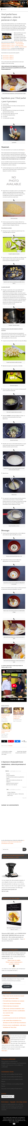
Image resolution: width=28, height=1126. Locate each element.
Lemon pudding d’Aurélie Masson (14, 1074)
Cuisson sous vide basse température (12, 1003)
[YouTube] (24, 3)
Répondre (24, 787)
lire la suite (5, 1050)
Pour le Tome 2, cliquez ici (8, 57)
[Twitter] (22, 3)
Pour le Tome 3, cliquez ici (8, 58)
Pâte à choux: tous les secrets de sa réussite (13, 995)
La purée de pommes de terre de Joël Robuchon (14, 1018)
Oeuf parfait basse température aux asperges (5, 715)
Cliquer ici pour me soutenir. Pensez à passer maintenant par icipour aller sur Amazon (14, 962)
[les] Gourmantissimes (11, 3)
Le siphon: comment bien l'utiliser (11, 998)
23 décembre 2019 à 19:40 (15, 771)
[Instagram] (26, 3)
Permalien (10, 745)
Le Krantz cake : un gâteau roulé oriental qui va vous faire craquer (7, 753)
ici (24, 149)
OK (24, 849)
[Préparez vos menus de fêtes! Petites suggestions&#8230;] (18, 711)
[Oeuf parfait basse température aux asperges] (6, 710)
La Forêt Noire (6, 1015)
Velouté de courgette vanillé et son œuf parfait (6, 731)
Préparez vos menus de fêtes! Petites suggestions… (18, 717)
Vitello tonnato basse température (11, 1006)
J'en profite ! (7, 986)
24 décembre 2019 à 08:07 (15, 789)
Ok (14, 1123)
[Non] (26, 1121)
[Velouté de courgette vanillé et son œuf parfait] (6, 726)
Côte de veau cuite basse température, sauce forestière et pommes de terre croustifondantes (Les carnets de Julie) (14, 1010)
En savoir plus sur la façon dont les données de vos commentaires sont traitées (12, 842)
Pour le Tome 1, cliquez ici (8, 55)
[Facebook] (20, 3)
